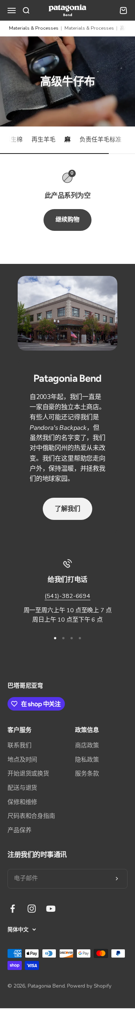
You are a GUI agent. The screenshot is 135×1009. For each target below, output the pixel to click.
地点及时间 (22, 760)
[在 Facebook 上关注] (13, 909)
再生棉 (13, 140)
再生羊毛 (44, 140)
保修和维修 (22, 802)
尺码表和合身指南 (31, 816)
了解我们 (67, 509)
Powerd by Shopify (89, 985)
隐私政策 (87, 760)
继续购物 (67, 219)
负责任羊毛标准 (101, 140)
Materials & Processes (33, 28)
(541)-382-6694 (67, 596)
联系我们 (19, 745)
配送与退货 (22, 788)
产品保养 (19, 830)
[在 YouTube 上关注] (51, 909)
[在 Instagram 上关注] (32, 909)
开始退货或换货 (28, 774)
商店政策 (87, 745)
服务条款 (87, 774)
